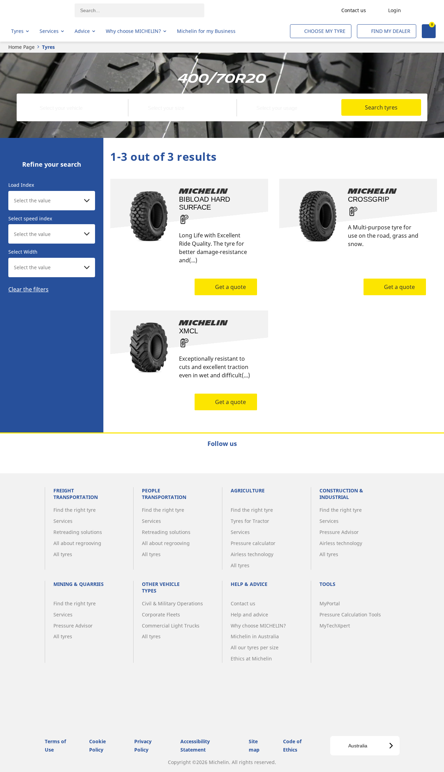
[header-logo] (38, 10)
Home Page (21, 47)
